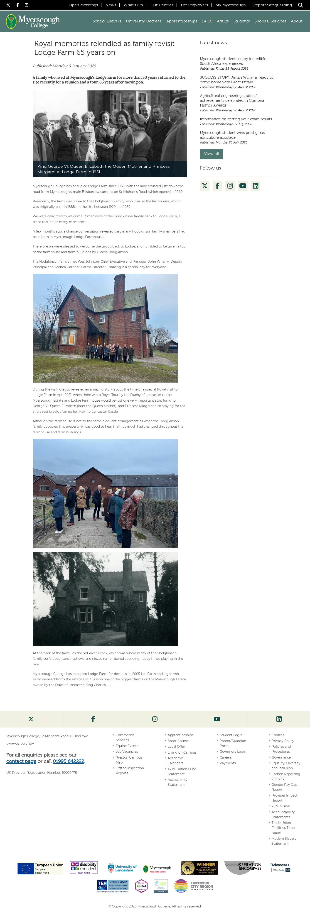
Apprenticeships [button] (181, 21)
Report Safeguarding (272, 5)
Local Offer (176, 747)
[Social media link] (31, 719)
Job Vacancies (127, 751)
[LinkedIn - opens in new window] (255, 186)
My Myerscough (231, 5)
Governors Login (233, 751)
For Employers (194, 5)
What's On (133, 5)
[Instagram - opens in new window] (26, 5)
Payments (228, 763)
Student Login (231, 735)
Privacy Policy (283, 741)
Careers (226, 757)
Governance (281, 757)
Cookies (278, 735)
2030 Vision (281, 806)
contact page (21, 761)
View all (211, 154)
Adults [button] (223, 21)
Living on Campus (182, 752)
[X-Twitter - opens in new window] (9, 5)
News (111, 5)
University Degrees (144, 21)
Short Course (178, 741)
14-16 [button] (207, 21)
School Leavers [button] (107, 21)
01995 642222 (68, 761)
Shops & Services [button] (270, 21)
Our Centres (161, 5)
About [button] (297, 21)
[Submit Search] (300, 5)
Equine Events (127, 746)
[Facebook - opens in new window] (18, 5)
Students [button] (242, 21)
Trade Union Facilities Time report (283, 828)
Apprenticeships (180, 735)
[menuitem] (204, 186)
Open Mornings (83, 5)
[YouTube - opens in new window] (243, 186)
